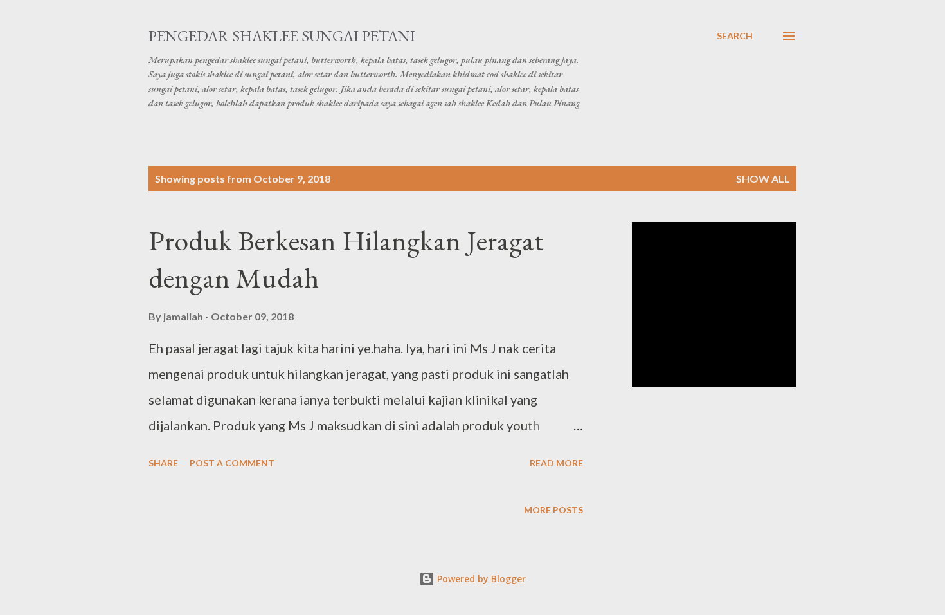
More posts (553, 509)
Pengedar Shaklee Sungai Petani (281, 36)
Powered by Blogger (480, 579)
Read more (556, 462)
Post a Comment (232, 462)
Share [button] (163, 462)
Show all (763, 178)
